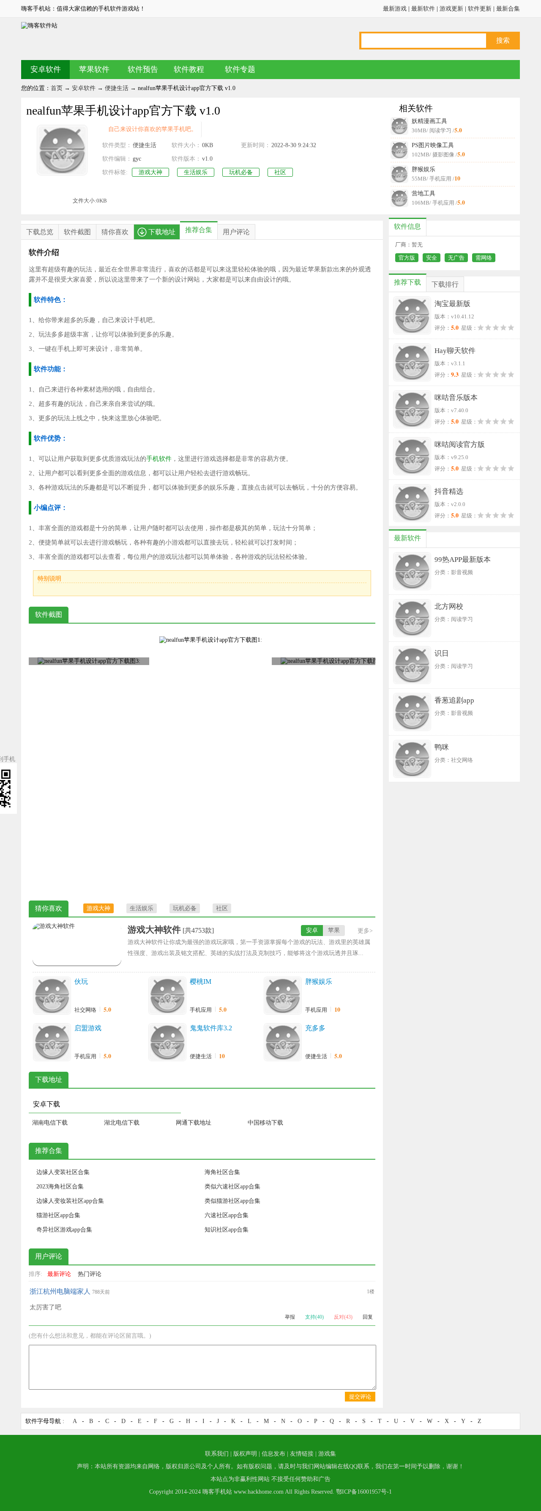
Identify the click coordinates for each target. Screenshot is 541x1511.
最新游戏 (395, 8)
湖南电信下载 (50, 1123)
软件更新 (480, 8)
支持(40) (314, 1317)
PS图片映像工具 (433, 145)
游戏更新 (451, 8)
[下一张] (288, 763)
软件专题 (240, 69)
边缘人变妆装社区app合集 (70, 1201)
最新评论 (59, 1274)
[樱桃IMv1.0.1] (167, 996)
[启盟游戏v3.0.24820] (52, 1042)
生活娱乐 (196, 172)
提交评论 (360, 1396)
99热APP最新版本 (462, 560)
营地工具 (423, 193)
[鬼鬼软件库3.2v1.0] (167, 1042)
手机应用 (201, 1010)
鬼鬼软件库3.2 (211, 1028)
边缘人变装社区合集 (63, 1172)
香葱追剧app (454, 700)
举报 (290, 1317)
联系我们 (217, 1454)
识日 (441, 653)
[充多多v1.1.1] (283, 1042)
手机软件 (159, 458)
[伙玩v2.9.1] (52, 996)
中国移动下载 (265, 1123)
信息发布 (273, 1454)
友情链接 (302, 1454)
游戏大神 (150, 172)
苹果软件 (94, 69)
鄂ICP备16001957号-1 (364, 1492)
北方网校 (448, 606)
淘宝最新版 (452, 304)
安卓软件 (45, 69)
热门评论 (89, 1274)
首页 (57, 88)
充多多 (315, 1028)
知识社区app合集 (227, 1229)
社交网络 (85, 1010)
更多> (365, 931)
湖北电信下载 (121, 1123)
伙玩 (81, 981)
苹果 (334, 930)
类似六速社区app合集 (232, 1186)
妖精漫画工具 (429, 121)
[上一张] (115, 763)
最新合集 (508, 8)
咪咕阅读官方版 (459, 445)
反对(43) (343, 1317)
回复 (368, 1317)
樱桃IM (200, 981)
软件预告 (143, 69)
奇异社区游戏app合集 (64, 1229)
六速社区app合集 (227, 1215)
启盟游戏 (87, 1028)
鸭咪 (441, 747)
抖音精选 (448, 491)
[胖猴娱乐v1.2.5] (283, 996)
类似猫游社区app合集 (232, 1201)
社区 (280, 172)
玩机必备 (241, 172)
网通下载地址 (193, 1123)
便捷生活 (116, 88)
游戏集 (327, 1454)
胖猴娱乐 (423, 169)
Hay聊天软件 (454, 351)
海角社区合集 (222, 1172)
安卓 (312, 930)
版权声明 (245, 1454)
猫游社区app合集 (58, 1215)
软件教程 (189, 69)
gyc (137, 159)
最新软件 (423, 8)
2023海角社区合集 (60, 1186)
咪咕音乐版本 (456, 398)
